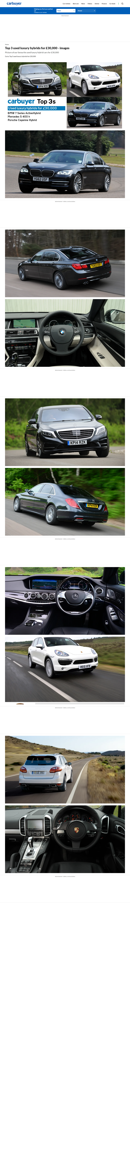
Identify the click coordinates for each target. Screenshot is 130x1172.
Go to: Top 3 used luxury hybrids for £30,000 (20, 56)
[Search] (122, 4)
